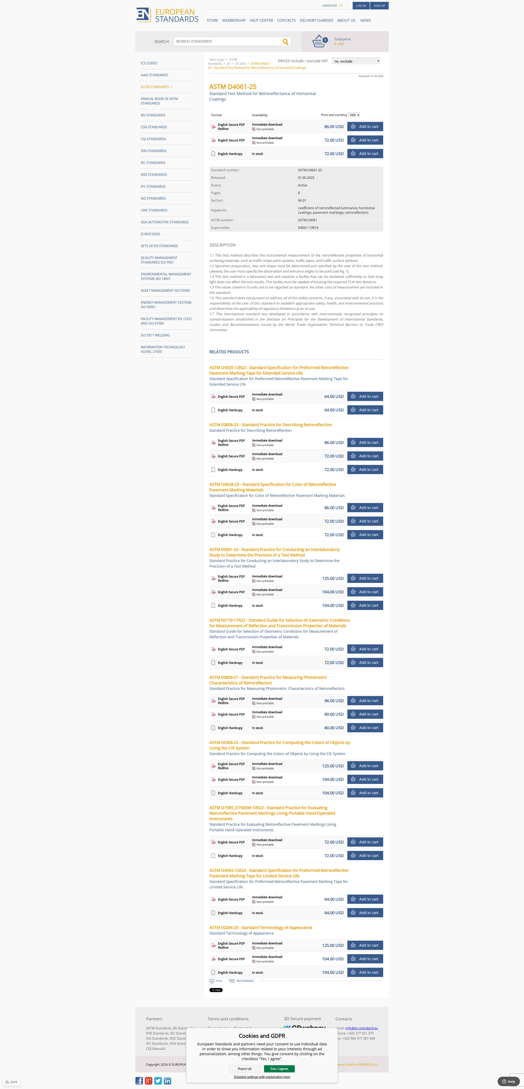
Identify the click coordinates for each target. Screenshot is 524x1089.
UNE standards (154, 210)
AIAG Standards (154, 75)
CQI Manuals (155, 1048)
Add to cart (368, 126)
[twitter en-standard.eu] (158, 1083)
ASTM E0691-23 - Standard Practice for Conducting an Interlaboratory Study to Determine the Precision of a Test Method (274, 558)
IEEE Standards (154, 174)
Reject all (245, 1069)
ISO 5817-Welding (155, 335)
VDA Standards (181, 1043)
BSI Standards (153, 115)
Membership (234, 20)
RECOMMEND (245, 981)
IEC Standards (153, 162)
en (341, 5)
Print (219, 981)
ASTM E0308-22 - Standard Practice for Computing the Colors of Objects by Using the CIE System (279, 748)
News (365, 20)
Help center (261, 20)
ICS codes (149, 63)
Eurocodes (150, 234)
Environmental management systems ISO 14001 (166, 276)
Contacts (286, 20)
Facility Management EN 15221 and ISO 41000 (166, 321)
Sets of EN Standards (159, 246)
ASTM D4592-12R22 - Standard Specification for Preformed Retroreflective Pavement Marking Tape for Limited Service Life (278, 878)
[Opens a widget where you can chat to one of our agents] (508, 1082)
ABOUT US (346, 20)
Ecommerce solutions (342, 1064)
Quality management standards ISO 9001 (159, 260)
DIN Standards (153, 151)
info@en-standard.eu (362, 1028)
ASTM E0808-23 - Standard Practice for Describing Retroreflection (270, 427)
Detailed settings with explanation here (262, 1077)
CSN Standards (154, 127)
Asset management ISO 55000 (165, 290)
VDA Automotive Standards (165, 222)
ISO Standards (153, 198)
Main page (216, 59)
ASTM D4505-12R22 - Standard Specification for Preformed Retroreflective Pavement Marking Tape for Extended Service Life (278, 376)
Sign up (379, 6)
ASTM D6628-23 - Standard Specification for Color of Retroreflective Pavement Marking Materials (277, 489)
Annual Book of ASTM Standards (159, 101)
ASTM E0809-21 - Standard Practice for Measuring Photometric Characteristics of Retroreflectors (277, 683)
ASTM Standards (222, 61)
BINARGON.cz (368, 1064)
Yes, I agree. (279, 1069)
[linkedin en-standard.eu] (167, 1083)
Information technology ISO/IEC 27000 (163, 349)
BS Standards (183, 1028)
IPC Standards (153, 186)
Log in (361, 6)
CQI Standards (153, 139)
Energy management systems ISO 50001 (166, 304)
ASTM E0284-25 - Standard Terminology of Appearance (260, 930)
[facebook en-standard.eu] (139, 1083)
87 (229, 63)
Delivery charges (316, 20)
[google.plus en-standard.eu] (148, 1083)
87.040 (241, 63)
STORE (212, 20)
